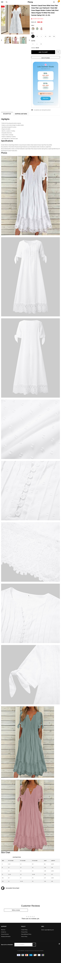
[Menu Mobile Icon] (2, 2)
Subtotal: (33, 47)
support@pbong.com (49, 929)
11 (34, 110)
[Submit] (34, 944)
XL (45, 36)
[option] (15, 19)
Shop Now (45, 98)
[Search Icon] (6, 2)
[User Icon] (54, 2)
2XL (50, 36)
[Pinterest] (59, 944)
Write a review (16, 910)
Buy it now (46, 57)
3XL (54, 36)
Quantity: (33, 40)
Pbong (30, 2)
